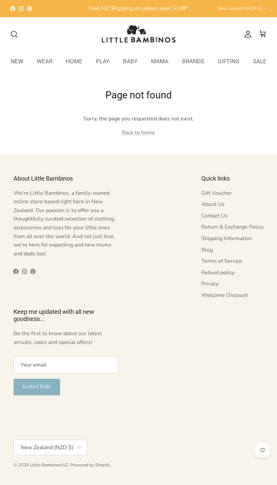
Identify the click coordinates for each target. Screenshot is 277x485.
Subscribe (36, 387)
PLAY (102, 61)
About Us (213, 204)
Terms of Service (221, 261)
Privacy (210, 283)
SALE (260, 61)
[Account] (246, 34)
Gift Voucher (216, 193)
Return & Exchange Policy (232, 227)
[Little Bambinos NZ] (139, 34)
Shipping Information (226, 238)
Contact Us (214, 216)
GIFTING (229, 61)
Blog (207, 250)
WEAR (44, 61)
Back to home (138, 132)
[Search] (14, 34)
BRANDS (193, 61)
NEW (17, 61)
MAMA (160, 61)
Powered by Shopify (90, 465)
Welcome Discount (224, 295)
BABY (130, 61)
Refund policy (217, 272)
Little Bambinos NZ (49, 465)
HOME (74, 61)
